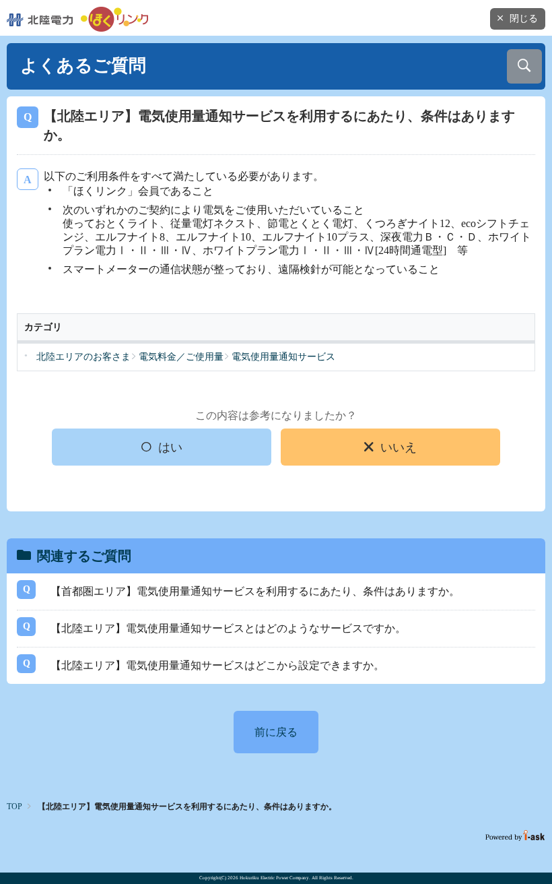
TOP (14, 806)
